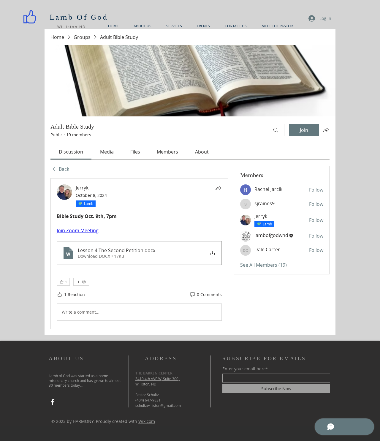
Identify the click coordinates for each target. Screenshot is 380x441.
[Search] (275, 130)
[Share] (218, 188)
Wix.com (146, 421)
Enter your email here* (245, 369)
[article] (139, 253)
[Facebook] (52, 402)
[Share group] (326, 129)
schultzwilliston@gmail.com (158, 405)
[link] (71, 151)
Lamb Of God (79, 17)
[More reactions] (81, 282)
